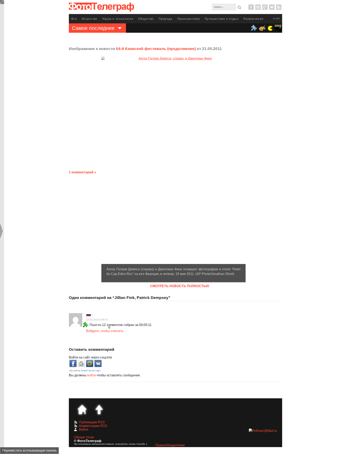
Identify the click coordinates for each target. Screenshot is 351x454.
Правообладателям (170, 445)
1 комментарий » (82, 172)
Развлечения (253, 18)
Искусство (90, 18)
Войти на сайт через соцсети (90, 357)
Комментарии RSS (93, 426)
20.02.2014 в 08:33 (97, 319)
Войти (83, 429)
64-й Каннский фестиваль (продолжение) (156, 49)
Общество (146, 18)
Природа (165, 18)
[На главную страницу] (82, 409)
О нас (276, 19)
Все (74, 18)
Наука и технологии (117, 18)
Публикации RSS (92, 422)
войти (91, 375)
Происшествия (188, 18)
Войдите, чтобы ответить (105, 331)
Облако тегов (84, 437)
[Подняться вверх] (99, 409)
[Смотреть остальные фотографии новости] (173, 160)
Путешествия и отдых (221, 18)
